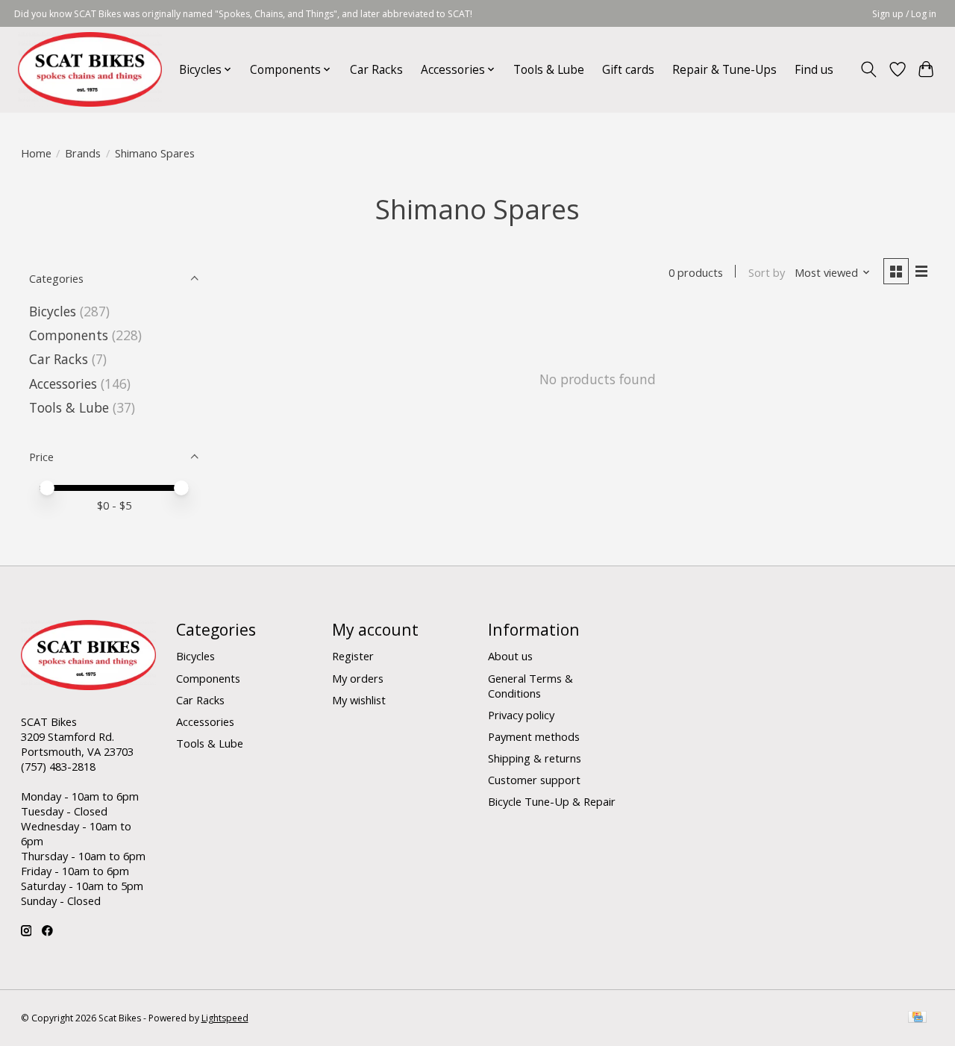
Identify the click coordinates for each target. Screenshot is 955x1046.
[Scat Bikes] (90, 69)
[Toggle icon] (868, 69)
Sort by (766, 272)
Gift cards (628, 70)
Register (353, 655)
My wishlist (359, 699)
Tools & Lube (548, 70)
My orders (357, 678)
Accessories (63, 383)
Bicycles (52, 311)
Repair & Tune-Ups (724, 70)
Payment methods (534, 736)
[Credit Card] (917, 1018)
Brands (83, 152)
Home (36, 152)
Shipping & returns (534, 758)
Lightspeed (224, 1018)
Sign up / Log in (904, 13)
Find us (814, 70)
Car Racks (376, 70)
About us (510, 655)
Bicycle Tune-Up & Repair (552, 801)
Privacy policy (521, 714)
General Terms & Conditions (530, 686)
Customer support (534, 779)
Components (68, 335)
